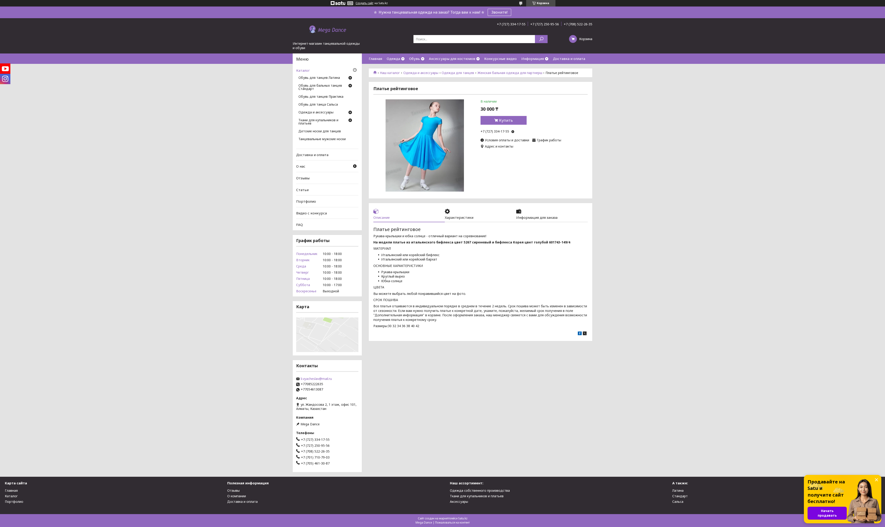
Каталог (303, 70)
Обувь (414, 58)
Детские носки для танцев (319, 131)
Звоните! (499, 12)
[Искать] (541, 39)
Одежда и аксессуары (420, 73)
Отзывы (303, 178)
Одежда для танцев (458, 73)
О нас (300, 166)
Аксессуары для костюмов (452, 58)
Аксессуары (459, 501)
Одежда (393, 58)
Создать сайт (364, 3)
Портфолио (306, 201)
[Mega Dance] (327, 30)
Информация (532, 58)
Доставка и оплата (569, 58)
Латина (678, 490)
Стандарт (680, 496)
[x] (585, 334)
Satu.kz (462, 518)
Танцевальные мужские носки (322, 139)
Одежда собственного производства (480, 490)
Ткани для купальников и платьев (318, 121)
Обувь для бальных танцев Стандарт (320, 87)
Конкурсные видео (500, 58)
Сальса (677, 501)
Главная (375, 58)
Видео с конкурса (311, 213)
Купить (506, 120)
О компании (236, 496)
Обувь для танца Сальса (318, 105)
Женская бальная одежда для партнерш (510, 73)
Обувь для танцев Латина (319, 78)
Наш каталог (390, 73)
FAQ (299, 224)
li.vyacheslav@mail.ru (316, 379)
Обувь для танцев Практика (320, 97)
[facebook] (580, 334)
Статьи (302, 189)
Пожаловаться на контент (452, 522)
